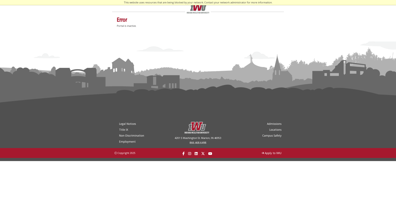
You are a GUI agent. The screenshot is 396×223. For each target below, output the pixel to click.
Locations (275, 129)
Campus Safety (272, 135)
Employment (127, 141)
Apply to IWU (273, 153)
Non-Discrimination (131, 135)
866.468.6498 (198, 142)
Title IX (123, 129)
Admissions (274, 124)
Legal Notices (127, 124)
